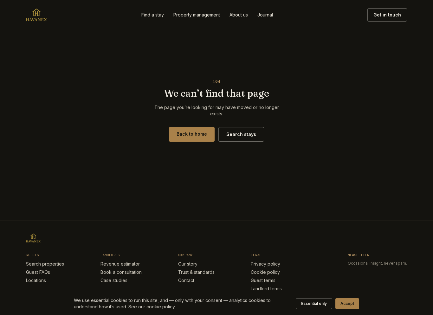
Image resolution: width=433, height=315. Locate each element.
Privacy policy (265, 264)
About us (238, 14)
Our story (187, 264)
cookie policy (160, 306)
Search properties (45, 264)
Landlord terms (266, 288)
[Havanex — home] (36, 15)
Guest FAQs (38, 272)
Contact (186, 280)
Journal (265, 14)
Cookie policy (265, 272)
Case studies (113, 280)
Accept (347, 303)
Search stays (241, 134)
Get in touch (387, 14)
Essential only (314, 303)
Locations (36, 280)
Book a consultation (121, 272)
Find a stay (152, 14)
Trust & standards (196, 272)
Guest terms (263, 280)
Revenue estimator (120, 264)
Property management (196, 14)
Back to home (192, 134)
